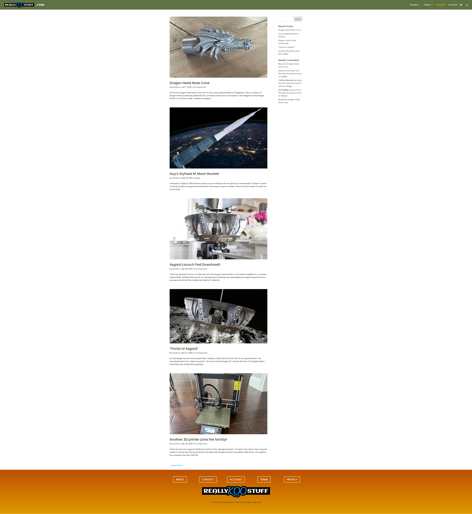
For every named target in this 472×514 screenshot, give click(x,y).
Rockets (414, 5)
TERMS (264, 479)
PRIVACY (292, 479)
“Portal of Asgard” (184, 348)
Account (453, 5)
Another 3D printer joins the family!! (198, 439)
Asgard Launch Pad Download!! (195, 264)
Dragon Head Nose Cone (189, 83)
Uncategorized (199, 87)
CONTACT (208, 479)
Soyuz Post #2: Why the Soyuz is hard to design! (290, 73)
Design (197, 178)
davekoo (176, 87)
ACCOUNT (236, 479)
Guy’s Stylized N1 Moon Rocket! (194, 174)
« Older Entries (176, 465)
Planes (427, 5)
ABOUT (180, 479)
